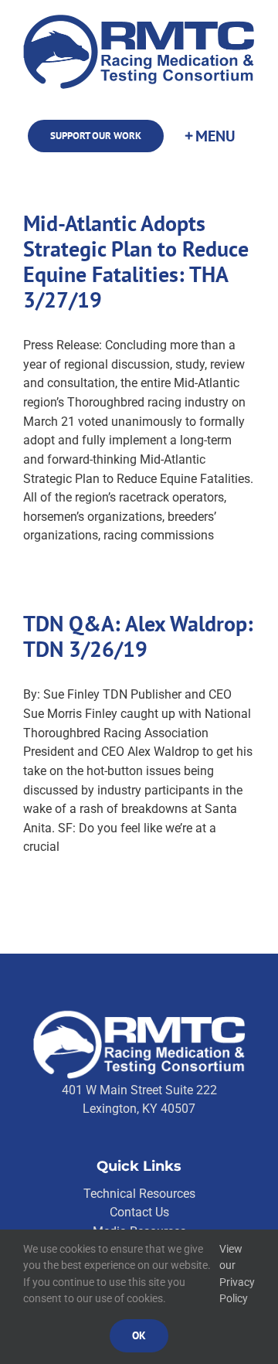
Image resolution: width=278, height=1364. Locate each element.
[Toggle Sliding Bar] (209, 136)
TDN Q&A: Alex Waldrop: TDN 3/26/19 (138, 636)
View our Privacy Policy (237, 1274)
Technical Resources (139, 1193)
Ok (139, 1335)
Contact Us (139, 1212)
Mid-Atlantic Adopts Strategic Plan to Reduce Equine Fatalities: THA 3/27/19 (136, 261)
